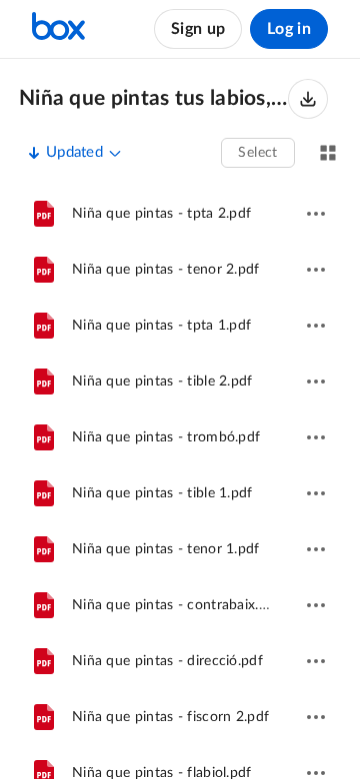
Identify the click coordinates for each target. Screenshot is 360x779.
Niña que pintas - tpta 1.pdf (161, 326)
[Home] (58, 29)
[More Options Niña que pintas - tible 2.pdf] (316, 381)
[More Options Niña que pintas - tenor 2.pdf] (316, 270)
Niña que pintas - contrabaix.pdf (176, 605)
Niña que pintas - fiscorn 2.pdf (170, 717)
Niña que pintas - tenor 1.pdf (166, 549)
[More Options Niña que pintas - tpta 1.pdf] (316, 326)
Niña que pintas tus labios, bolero (153, 98)
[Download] (308, 99)
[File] (44, 214)
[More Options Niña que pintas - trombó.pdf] (316, 437)
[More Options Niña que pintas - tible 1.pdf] (316, 493)
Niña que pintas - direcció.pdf (167, 661)
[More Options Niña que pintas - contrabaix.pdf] (316, 605)
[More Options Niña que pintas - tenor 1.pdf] (316, 549)
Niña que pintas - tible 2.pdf (162, 382)
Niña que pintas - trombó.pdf (166, 437)
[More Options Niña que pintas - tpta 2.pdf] (316, 214)
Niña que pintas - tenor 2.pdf (166, 270)
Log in (289, 29)
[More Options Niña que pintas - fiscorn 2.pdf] (316, 717)
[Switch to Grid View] (328, 153)
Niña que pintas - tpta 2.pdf (161, 214)
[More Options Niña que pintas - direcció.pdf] (316, 661)
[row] (180, 214)
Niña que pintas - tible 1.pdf (162, 493)
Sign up (198, 29)
